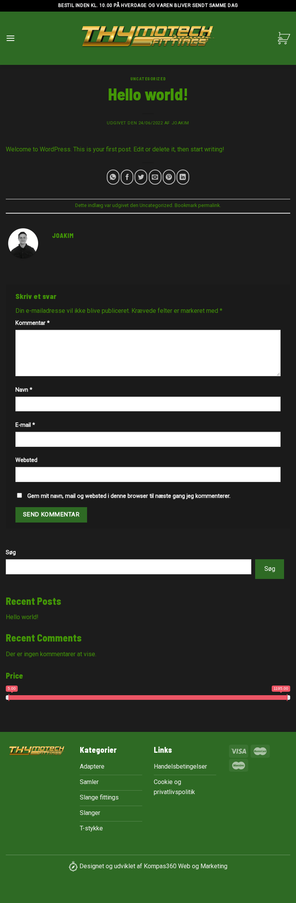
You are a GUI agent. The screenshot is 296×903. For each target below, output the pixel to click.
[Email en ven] (155, 177)
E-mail (25, 425)
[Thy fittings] (148, 38)
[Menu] (10, 38)
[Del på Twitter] (141, 177)
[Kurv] (284, 38)
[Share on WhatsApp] (113, 177)
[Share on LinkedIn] (183, 177)
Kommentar (32, 323)
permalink (209, 205)
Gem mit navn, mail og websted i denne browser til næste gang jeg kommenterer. (128, 496)
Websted (26, 460)
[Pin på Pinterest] (169, 177)
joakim (180, 123)
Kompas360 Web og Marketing (185, 866)
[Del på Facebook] (127, 177)
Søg (11, 552)
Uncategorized (148, 78)
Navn (23, 390)
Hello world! (22, 617)
